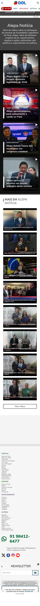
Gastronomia (6, 479)
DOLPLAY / (11, 12)
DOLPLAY (5, 516)
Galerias (4, 515)
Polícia (4, 465)
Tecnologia (5, 470)
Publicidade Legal (7, 530)
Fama (3, 500)
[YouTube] (18, 555)
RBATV (4, 521)
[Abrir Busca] (38, 3)
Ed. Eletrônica (6, 518)
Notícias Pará (6, 456)
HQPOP (4, 508)
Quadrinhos (5, 506)
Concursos (5, 519)
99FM (3, 522)
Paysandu (5, 492)
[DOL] (20, 3)
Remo (4, 490)
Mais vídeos (20, 406)
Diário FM (5, 524)
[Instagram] (13, 555)
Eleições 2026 (6, 474)
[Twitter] (3, 555)
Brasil (3, 467)
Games (4, 503)
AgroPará (5, 459)
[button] (23, 9)
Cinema (4, 499)
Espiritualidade (6, 476)
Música (4, 502)
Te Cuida (4, 462)
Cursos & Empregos (8, 461)
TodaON (4, 509)
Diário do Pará (6, 458)
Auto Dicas (5, 477)
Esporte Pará (6, 484)
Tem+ (3, 527)
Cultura (4, 497)
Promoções (5, 505)
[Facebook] (8, 555)
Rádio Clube (6, 525)
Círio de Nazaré (7, 464)
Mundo (4, 468)
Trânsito (4, 471)
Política (4, 473)
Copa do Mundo (7, 487)
